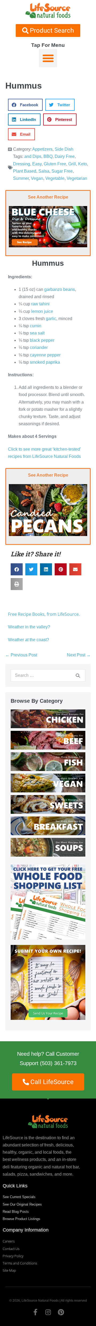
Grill (72, 164)
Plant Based (24, 171)
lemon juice (42, 311)
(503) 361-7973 (58, 1063)
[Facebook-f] (35, 1312)
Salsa (43, 171)
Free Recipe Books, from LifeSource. (44, 614)
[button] (48, 58)
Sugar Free (62, 171)
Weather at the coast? (28, 639)
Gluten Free (55, 164)
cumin (35, 326)
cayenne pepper (45, 355)
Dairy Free (65, 156)
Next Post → (79, 655)
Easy (37, 164)
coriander (39, 347)
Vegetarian (77, 178)
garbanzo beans (59, 289)
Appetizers (42, 149)
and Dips (32, 156)
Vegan (37, 178)
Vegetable (55, 178)
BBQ (48, 156)
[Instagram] (48, 1312)
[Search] (78, 675)
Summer (21, 178)
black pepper (42, 340)
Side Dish (64, 149)
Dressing (21, 164)
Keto (82, 164)
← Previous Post (21, 655)
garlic (51, 318)
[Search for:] (48, 675)
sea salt (37, 333)
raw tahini (41, 304)
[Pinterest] (61, 1312)
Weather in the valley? (29, 627)
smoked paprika (45, 362)
